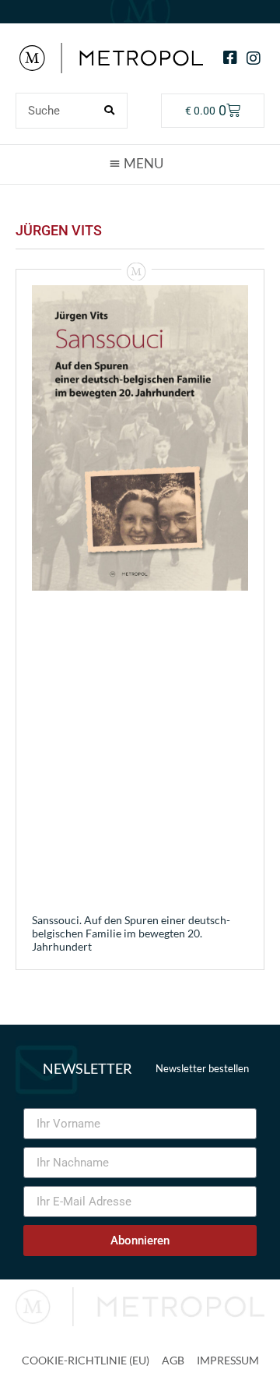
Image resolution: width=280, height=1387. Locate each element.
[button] (140, 163)
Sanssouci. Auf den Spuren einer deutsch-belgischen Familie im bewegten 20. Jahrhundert (131, 933)
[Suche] (109, 111)
